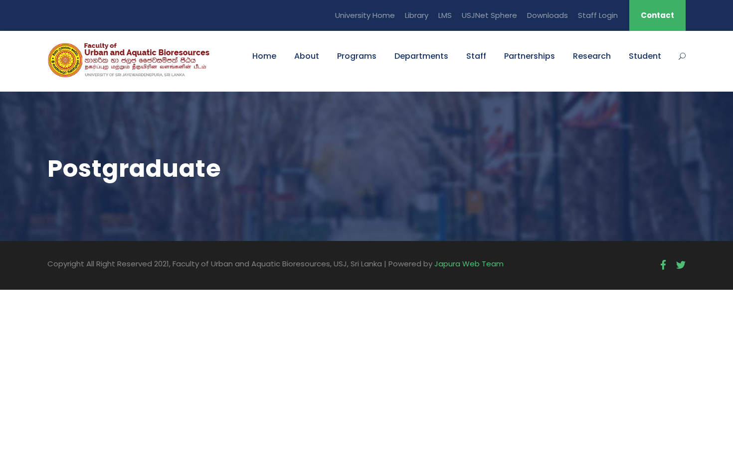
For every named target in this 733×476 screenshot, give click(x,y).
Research (592, 56)
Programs (356, 56)
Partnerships (529, 56)
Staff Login (598, 15)
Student (645, 56)
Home (264, 56)
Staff (476, 56)
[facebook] (663, 265)
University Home (365, 15)
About (306, 56)
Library (416, 15)
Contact (657, 15)
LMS (445, 15)
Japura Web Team (469, 263)
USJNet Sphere (489, 15)
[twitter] (681, 265)
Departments (421, 56)
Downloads (547, 15)
